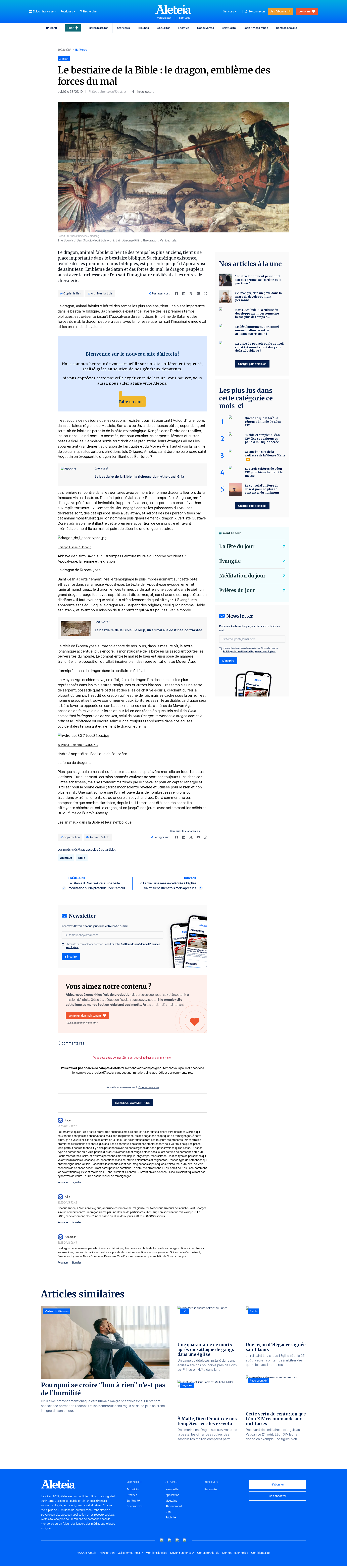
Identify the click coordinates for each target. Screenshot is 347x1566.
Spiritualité (229, 28)
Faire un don (131, 401)
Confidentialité (260, 1553)
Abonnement (173, 1506)
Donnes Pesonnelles (235, 1553)
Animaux (66, 858)
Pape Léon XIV (259, 1380)
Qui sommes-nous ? (130, 1553)
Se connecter (256, 11)
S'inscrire (71, 956)
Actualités (163, 28)
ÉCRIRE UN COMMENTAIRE (132, 1103)
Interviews (123, 28)
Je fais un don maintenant (84, 1015)
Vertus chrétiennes (57, 1311)
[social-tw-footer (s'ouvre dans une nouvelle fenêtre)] (177, 1540)
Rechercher (90, 11)
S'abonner (277, 1484)
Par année (210, 1489)
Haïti (184, 1311)
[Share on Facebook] (176, 293)
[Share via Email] (198, 293)
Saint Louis (184, 17)
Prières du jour (237, 590)
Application (172, 1495)
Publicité (170, 1517)
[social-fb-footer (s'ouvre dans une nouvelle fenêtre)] (169, 1540)
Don (168, 1512)
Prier (70, 28)
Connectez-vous (149, 1087)
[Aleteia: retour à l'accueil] (173, 9)
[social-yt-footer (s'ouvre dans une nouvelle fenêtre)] (162, 1540)
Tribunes (143, 28)
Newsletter (172, 1489)
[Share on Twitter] (191, 293)
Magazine (171, 1500)
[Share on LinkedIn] (183, 293)
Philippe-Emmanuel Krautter (107, 92)
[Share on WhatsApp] (205, 293)
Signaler (76, 1182)
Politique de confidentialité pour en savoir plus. (249, 651)
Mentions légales (156, 1553)
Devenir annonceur (182, 1553)
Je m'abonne (278, 11)
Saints (254, 1311)
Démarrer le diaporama (184, 831)
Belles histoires (98, 28)
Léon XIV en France (256, 28)
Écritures (81, 49)
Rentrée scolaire (286, 28)
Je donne (304, 11)
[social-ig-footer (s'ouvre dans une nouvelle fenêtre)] (185, 1540)
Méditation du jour (242, 576)
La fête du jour (236, 546)
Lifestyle (183, 28)
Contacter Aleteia (208, 1553)
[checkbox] (63, 944)
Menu (53, 28)
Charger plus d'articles (252, 364)
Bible (81, 858)
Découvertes (205, 28)
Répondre (63, 1182)
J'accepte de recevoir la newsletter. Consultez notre (113, 946)
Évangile (230, 561)
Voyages (187, 1385)
